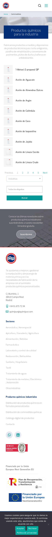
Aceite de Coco (23, 121)
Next (45, 172)
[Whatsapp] (9, 434)
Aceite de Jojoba (24, 141)
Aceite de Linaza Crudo (27, 162)
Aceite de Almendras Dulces (29, 90)
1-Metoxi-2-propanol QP (27, 69)
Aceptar (20, 528)
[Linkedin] (17, 434)
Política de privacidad (27, 533)
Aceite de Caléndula (25, 110)
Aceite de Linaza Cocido (27, 152)
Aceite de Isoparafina (26, 131)
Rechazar (32, 528)
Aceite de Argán (23, 100)
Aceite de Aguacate (25, 79)
